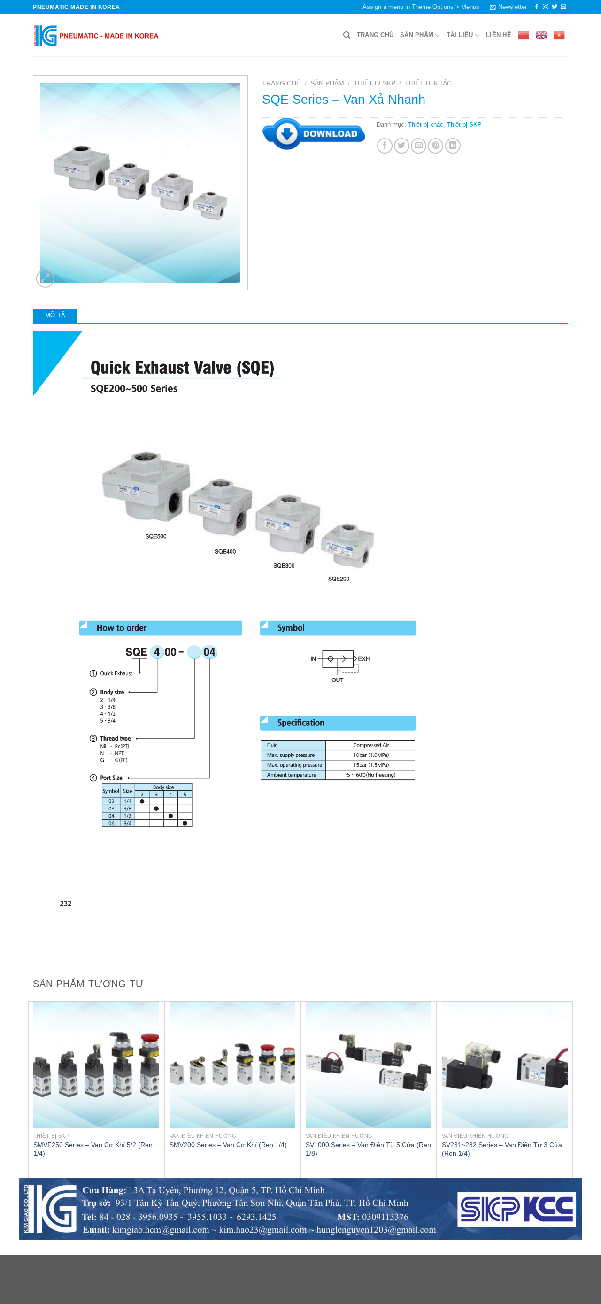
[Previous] (33, 1088)
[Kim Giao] (96, 35)
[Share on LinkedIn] (453, 146)
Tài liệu (460, 35)
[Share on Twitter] (401, 146)
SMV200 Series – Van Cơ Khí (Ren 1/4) (228, 1145)
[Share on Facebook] (385, 146)
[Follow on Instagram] (545, 7)
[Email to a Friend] (418, 146)
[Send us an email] (563, 7)
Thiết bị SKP (374, 83)
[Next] (568, 1088)
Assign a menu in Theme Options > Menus (420, 6)
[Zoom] (45, 279)
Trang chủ (375, 35)
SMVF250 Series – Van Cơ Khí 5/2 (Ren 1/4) (93, 1149)
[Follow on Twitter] (554, 7)
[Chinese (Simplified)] (523, 35)
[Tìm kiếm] (346, 35)
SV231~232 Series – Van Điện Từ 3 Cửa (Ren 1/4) (502, 1149)
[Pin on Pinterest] (435, 146)
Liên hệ (498, 35)
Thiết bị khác (428, 83)
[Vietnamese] (559, 35)
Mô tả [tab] (55, 315)
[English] (541, 35)
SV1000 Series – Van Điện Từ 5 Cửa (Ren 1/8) (368, 1149)
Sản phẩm (416, 35)
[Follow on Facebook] (536, 7)
